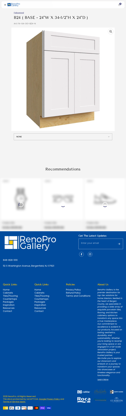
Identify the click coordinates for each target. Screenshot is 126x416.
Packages (8, 301)
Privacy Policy (73, 289)
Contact (7, 311)
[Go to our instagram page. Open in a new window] (90, 254)
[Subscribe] (119, 244)
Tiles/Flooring (10, 295)
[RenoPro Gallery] (14, 5)
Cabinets (8, 292)
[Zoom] (110, 31)
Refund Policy (73, 292)
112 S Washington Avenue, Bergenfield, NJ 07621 (28, 265)
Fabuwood (19, 12)
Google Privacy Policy (49, 399)
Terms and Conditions (78, 295)
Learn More (102, 379)
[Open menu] (5, 4)
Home (6, 289)
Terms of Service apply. (14, 401)
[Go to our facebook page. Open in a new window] (81, 254)
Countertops (10, 298)
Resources (9, 308)
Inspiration (9, 305)
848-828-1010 (10, 260)
